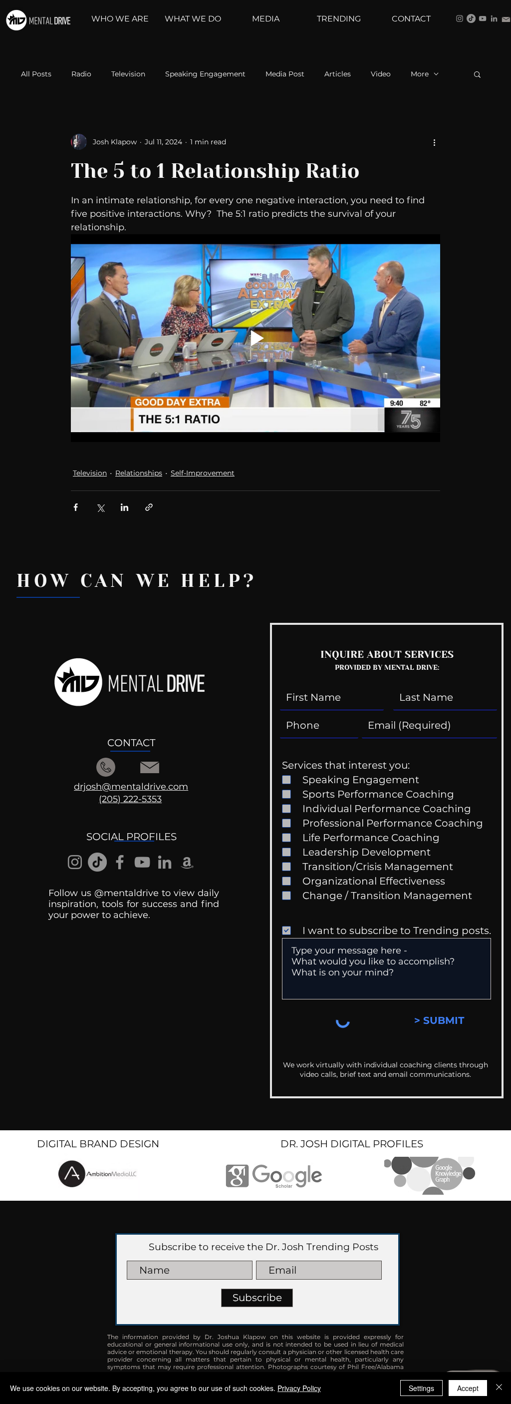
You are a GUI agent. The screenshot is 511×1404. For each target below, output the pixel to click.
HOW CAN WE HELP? (136, 580)
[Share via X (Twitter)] (100, 507)
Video (381, 74)
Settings (421, 1388)
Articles (337, 74)
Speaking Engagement (205, 74)
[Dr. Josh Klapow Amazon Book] (187, 862)
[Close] (499, 1388)
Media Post (284, 74)
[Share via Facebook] (75, 507)
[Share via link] (149, 507)
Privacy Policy (299, 1388)
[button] (477, 74)
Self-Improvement (203, 472)
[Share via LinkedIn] (124, 507)
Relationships (138, 472)
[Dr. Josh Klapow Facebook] (119, 862)
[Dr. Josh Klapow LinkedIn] (494, 18)
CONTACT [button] (131, 743)
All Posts (36, 74)
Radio (81, 74)
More (420, 74)
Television (128, 74)
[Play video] (255, 338)
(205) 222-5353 (130, 799)
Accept (468, 1388)
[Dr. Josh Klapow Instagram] (459, 18)
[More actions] (434, 142)
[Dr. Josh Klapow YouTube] (482, 18)
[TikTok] (471, 18)
